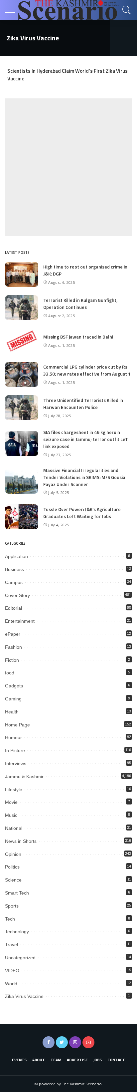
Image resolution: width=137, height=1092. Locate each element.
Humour (13, 737)
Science (13, 880)
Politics (12, 867)
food (9, 672)
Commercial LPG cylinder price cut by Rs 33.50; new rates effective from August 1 (87, 370)
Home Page (17, 724)
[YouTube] (88, 1042)
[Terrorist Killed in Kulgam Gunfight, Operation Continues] (21, 307)
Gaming (13, 698)
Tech (10, 919)
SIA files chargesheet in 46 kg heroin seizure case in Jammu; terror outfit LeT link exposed (85, 439)
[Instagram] (75, 1042)
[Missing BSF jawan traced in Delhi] (21, 341)
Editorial (13, 608)
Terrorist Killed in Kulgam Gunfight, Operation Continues (80, 304)
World (11, 983)
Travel (11, 944)
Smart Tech (17, 893)
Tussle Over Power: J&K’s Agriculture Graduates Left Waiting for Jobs (82, 513)
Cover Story (17, 595)
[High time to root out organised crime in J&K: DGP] (21, 274)
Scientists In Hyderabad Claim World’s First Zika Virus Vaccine (67, 74)
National (13, 828)
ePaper (12, 634)
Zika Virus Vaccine (24, 996)
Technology (17, 931)
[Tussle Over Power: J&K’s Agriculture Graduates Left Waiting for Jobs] (21, 516)
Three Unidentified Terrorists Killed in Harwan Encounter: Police (83, 404)
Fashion (13, 647)
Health (12, 711)
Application (16, 556)
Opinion (13, 854)
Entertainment (20, 621)
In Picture (15, 750)
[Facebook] (49, 1042)
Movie (11, 802)
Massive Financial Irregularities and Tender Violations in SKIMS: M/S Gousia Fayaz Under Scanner (84, 477)
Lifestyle (13, 789)
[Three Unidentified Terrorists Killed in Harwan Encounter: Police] (21, 407)
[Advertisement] (68, 167)
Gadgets (14, 685)
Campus (14, 582)
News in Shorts (21, 841)
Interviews (15, 763)
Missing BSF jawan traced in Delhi (78, 336)
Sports (12, 906)
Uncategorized (20, 957)
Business (14, 569)
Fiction (12, 660)
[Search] (125, 10)
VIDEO (12, 970)
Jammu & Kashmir (24, 776)
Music (11, 815)
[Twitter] (62, 1042)
